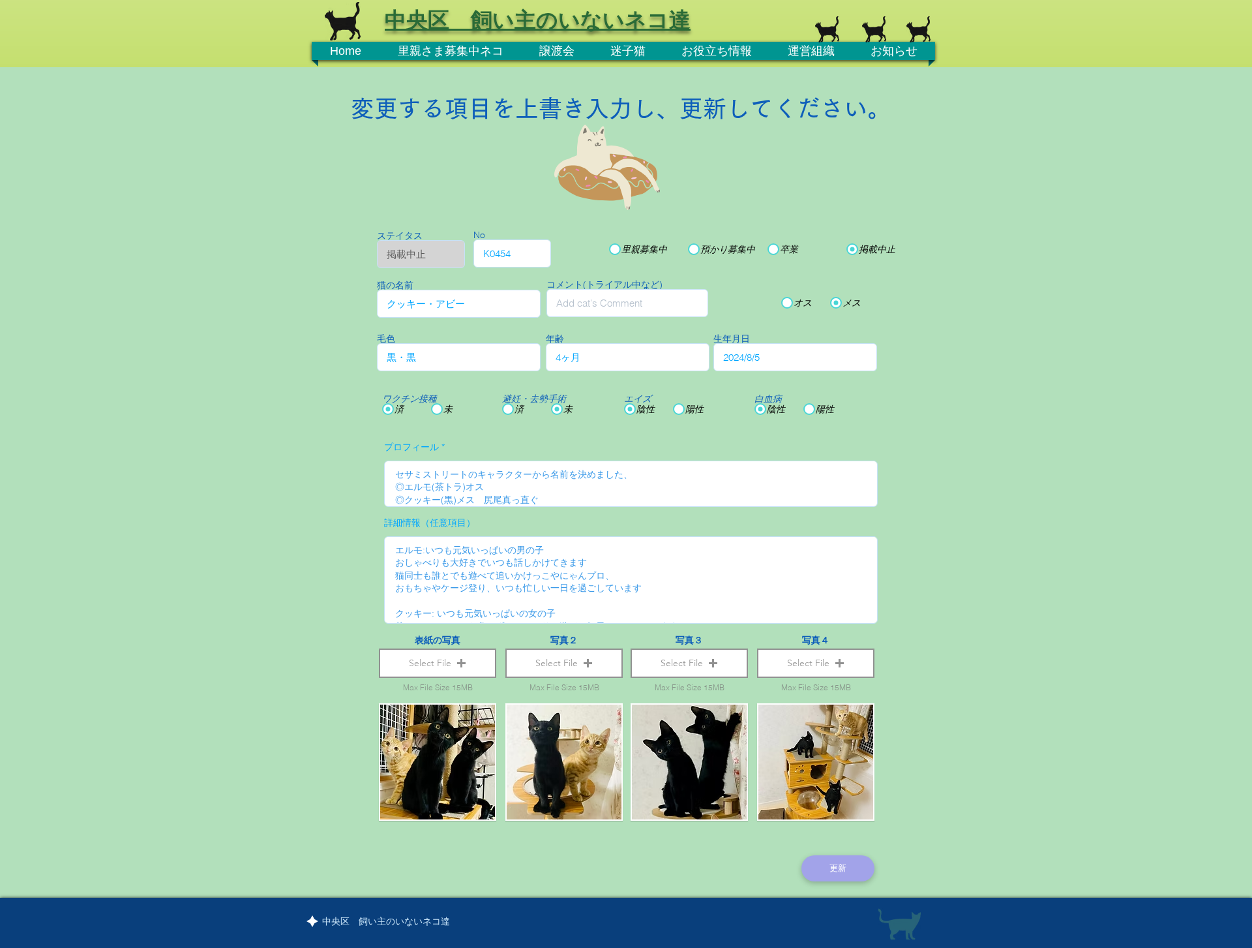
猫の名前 (395, 285)
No (479, 234)
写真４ (815, 640)
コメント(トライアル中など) (604, 284)
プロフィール (411, 446)
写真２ (564, 640)
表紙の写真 (437, 640)
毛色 (386, 338)
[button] (437, 663)
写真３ (689, 640)
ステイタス (400, 235)
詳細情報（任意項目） (429, 522)
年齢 (555, 338)
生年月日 (731, 338)
